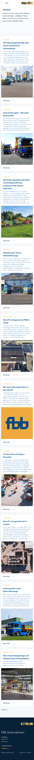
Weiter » (5, 710)
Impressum (29, 752)
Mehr (7, 3)
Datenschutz (22, 752)
